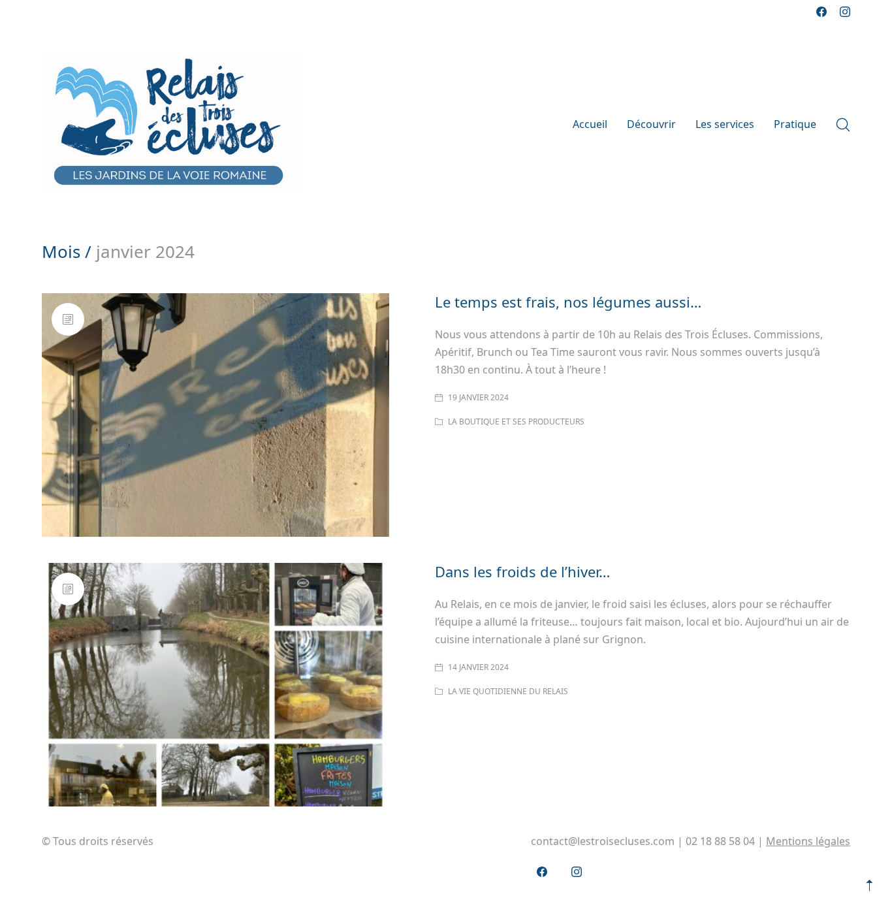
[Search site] (843, 125)
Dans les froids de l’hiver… (522, 571)
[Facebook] (821, 12)
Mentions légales (808, 841)
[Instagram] (845, 12)
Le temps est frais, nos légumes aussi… (568, 301)
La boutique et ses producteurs (516, 421)
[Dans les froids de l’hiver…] (215, 684)
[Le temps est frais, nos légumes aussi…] (215, 415)
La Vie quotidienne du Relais (508, 691)
